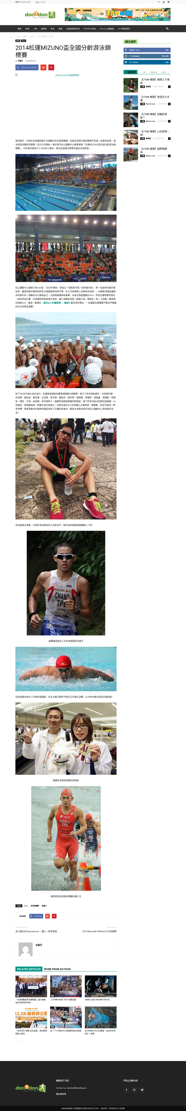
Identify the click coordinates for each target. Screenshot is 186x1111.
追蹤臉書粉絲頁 (73, 28)
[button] (167, 28)
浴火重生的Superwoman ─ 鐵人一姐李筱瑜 (36, 931)
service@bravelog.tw (76, 1088)
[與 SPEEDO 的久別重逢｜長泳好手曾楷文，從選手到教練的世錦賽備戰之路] (101, 1017)
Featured (153, 72)
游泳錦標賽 (35, 906)
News (23, 41)
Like (167, 50)
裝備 (60, 28)
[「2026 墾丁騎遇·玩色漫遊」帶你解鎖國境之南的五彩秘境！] (31, 1017)
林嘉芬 (20, 61)
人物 (35, 28)
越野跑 (44, 28)
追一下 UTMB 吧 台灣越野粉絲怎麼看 (65, 1031)
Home (17, 36)
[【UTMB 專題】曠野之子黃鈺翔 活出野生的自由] (131, 85)
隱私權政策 (61, 1094)
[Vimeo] (168, 2)
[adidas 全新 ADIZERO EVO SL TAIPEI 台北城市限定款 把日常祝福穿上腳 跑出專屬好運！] (101, 986)
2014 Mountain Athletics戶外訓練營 (100, 931)
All (144, 72)
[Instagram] (163, 2)
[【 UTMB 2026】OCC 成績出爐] (66, 986)
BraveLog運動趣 (107, 28)
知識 (27, 28)
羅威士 (44, 906)
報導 (17, 41)
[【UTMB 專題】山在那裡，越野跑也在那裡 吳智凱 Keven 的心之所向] (131, 137)
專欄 (19, 28)
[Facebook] (159, 2)
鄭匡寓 (148, 86)
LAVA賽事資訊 (124, 28)
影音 (52, 28)
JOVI (26, 906)
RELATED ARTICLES (29, 969)
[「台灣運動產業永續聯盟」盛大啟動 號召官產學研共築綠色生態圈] (31, 986)
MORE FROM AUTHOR (57, 969)
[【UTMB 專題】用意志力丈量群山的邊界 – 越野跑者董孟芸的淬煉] (131, 102)
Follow (165, 56)
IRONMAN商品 (90, 28)
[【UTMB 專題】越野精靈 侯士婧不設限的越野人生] (131, 154)
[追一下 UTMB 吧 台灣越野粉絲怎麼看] (66, 1017)
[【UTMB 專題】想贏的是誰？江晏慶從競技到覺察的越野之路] (131, 120)
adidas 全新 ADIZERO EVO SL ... (98, 1000)
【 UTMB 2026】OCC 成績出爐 (63, 1000)
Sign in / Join (40, 2)
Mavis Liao (150, 104)
